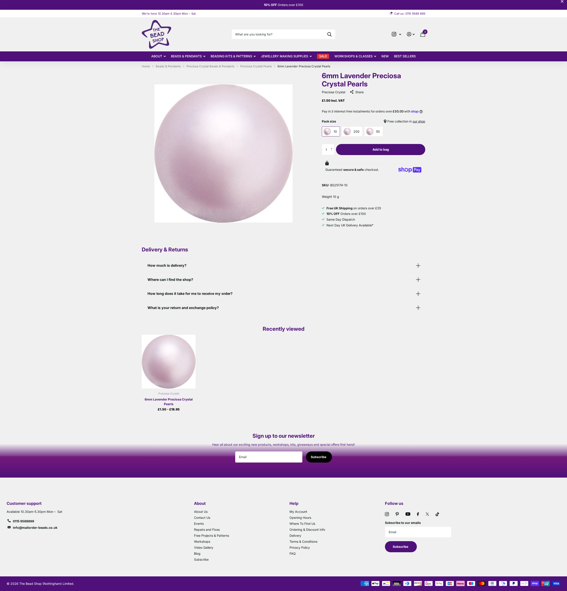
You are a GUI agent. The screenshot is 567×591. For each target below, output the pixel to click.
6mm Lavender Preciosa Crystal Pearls (169, 401)
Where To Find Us (302, 523)
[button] (332, 146)
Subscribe (319, 457)
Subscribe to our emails (403, 523)
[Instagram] (387, 514)
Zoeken (329, 34)
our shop (419, 121)
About (156, 56)
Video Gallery (203, 547)
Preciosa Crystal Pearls (256, 66)
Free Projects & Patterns (211, 535)
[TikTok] (437, 514)
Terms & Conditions (303, 541)
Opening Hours (300, 517)
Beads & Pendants (186, 56)
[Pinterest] (397, 514)
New (385, 56)
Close (562, 1)
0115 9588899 (23, 521)
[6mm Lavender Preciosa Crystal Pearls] (169, 362)
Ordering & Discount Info (307, 529)
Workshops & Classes (353, 56)
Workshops (202, 541)
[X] (427, 514)
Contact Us (202, 517)
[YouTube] (408, 514)
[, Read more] (396, 34)
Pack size (373, 121)
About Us (201, 511)
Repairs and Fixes (207, 529)
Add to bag (381, 149)
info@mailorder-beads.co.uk (35, 527)
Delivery (295, 535)
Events (199, 523)
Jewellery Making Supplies (284, 56)
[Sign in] (411, 34)
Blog (197, 553)
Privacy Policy (299, 547)
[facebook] (418, 514)
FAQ (292, 553)
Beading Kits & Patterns (231, 56)
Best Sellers (405, 56)
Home (146, 66)
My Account (298, 511)
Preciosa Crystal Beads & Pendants (210, 66)
